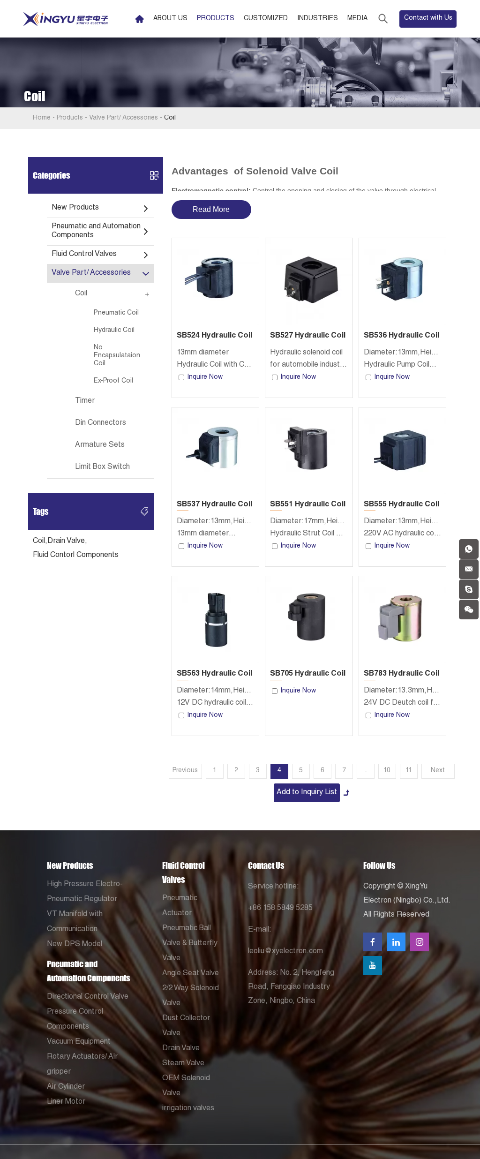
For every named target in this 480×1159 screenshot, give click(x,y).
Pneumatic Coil (116, 313)
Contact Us (266, 865)
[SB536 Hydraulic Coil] (402, 281)
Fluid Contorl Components (76, 555)
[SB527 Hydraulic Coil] (308, 281)
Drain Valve (181, 1049)
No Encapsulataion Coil (117, 356)
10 (386, 771)
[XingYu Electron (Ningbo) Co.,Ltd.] (65, 19)
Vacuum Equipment (79, 1042)
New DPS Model (74, 944)
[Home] (139, 19)
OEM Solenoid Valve (186, 1086)
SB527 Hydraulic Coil (307, 336)
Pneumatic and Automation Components (96, 231)
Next (438, 771)
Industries (317, 18)
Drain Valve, (67, 541)
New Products (75, 208)
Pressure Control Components (75, 1019)
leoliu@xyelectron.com (285, 952)
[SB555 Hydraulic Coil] (402, 450)
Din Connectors (100, 423)
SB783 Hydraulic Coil (401, 674)
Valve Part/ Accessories (123, 118)
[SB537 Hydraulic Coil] (215, 450)
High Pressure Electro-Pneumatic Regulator (85, 892)
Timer (85, 401)
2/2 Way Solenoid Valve (190, 996)
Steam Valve (183, 1064)
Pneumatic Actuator (179, 906)
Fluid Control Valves (84, 254)
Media (357, 18)
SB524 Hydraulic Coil (214, 336)
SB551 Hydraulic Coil (307, 505)
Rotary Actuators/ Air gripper (82, 1065)
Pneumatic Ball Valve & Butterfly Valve (190, 944)
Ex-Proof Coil (113, 381)
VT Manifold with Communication (75, 922)
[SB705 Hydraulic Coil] (308, 619)
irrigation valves (188, 1109)
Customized (266, 18)
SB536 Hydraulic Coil (401, 336)
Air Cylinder (66, 1087)
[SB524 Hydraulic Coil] (215, 281)
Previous (185, 771)
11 (408, 771)
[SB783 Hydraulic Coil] (402, 619)
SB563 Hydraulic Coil (214, 674)
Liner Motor (66, 1102)
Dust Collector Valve (186, 1026)
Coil (81, 294)
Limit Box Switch (102, 467)
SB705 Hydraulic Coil (307, 674)
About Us (170, 18)
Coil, (40, 541)
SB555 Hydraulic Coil (401, 505)
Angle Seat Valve (190, 974)
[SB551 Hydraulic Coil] (308, 450)
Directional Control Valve (87, 997)
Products (215, 18)
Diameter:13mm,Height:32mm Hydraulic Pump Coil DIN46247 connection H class (402, 360)
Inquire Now (205, 377)
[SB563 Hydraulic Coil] (215, 619)
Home (42, 118)
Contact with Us (428, 18)
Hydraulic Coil (114, 330)
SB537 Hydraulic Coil (214, 505)
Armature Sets (100, 445)
